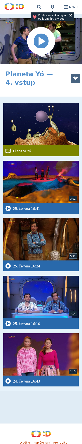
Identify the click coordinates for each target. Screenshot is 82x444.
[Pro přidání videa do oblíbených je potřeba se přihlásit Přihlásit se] (75, 78)
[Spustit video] (41, 41)
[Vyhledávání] (39, 7)
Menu (73, 7)
